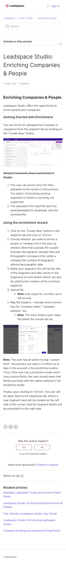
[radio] (24, 447)
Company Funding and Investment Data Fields (31, 530)
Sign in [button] (55, 6)
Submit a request (47, 464)
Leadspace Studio (47, 18)
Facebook (5, 427)
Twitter (10, 427)
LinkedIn (16, 427)
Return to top (11, 475)
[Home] (14, 9)
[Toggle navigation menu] (48, 6)
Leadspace (9, 18)
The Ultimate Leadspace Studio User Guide (30, 513)
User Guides (26, 18)
